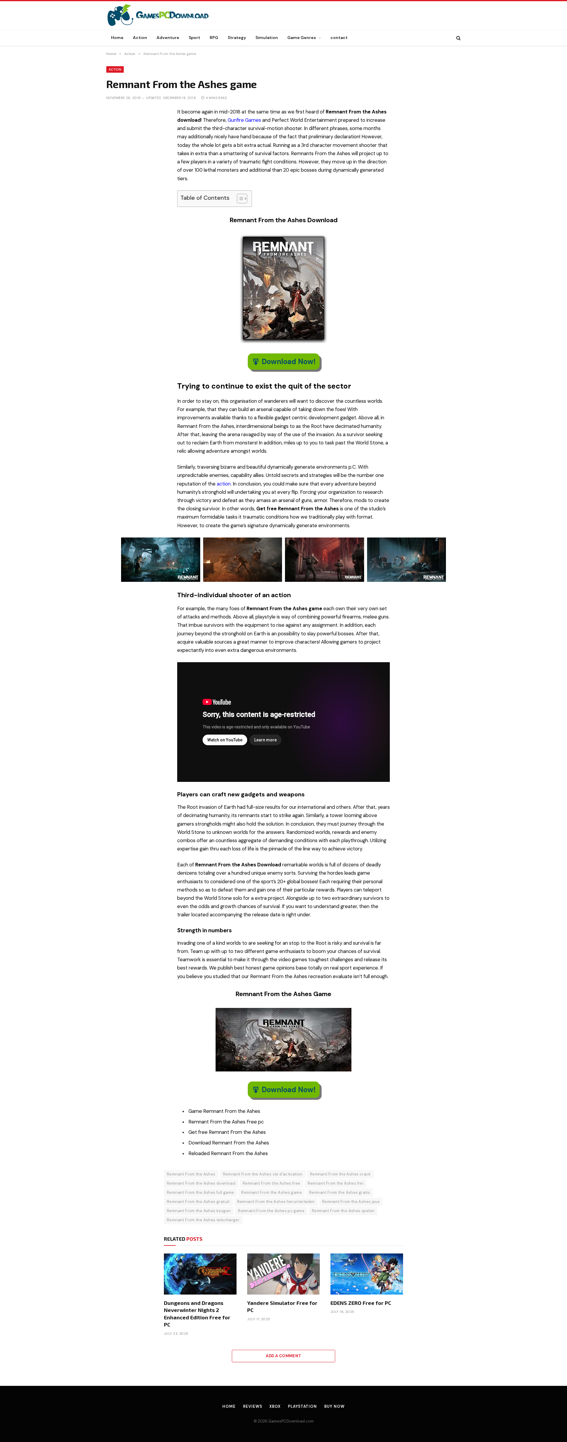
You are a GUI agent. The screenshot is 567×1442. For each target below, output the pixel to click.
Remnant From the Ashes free (271, 1183)
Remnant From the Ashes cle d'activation (263, 1174)
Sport (194, 37)
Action (140, 37)
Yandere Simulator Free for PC (282, 1306)
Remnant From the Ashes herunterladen (276, 1201)
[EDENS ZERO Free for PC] (366, 1273)
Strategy (237, 37)
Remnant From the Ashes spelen (343, 1210)
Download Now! (289, 361)
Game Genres (301, 37)
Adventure (168, 37)
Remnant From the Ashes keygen (199, 1210)
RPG (214, 37)
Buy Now (334, 1406)
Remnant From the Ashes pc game (271, 1210)
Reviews (252, 1406)
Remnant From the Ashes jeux (351, 1201)
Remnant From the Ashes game (271, 1192)
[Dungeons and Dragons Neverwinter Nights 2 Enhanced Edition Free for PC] (200, 1273)
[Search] (458, 37)
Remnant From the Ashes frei (336, 1183)
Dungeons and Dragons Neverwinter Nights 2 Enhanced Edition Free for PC (197, 1314)
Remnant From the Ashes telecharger (203, 1219)
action (224, 484)
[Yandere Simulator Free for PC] (283, 1273)
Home (117, 37)
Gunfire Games (244, 120)
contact (339, 37)
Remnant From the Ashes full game (200, 1192)
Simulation (266, 37)
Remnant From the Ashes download (201, 1183)
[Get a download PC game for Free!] (164, 15)
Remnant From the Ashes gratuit (198, 1201)
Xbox (275, 1406)
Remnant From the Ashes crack (340, 1174)
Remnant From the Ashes (191, 1174)
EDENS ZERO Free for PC (360, 1303)
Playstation (302, 1406)
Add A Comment (283, 1355)
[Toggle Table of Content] (239, 199)
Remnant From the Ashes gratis (339, 1192)
